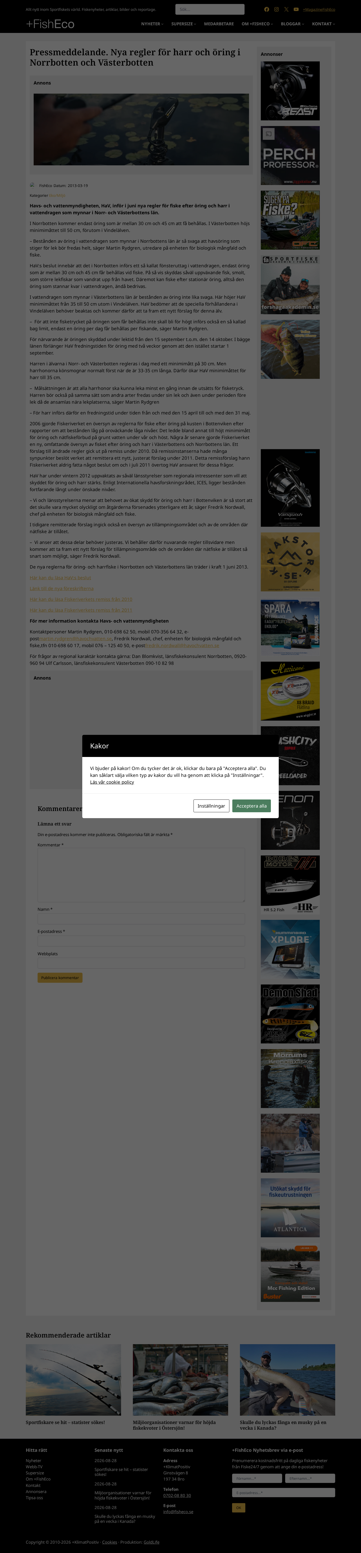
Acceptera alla (251, 806)
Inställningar (211, 806)
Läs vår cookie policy (112, 782)
